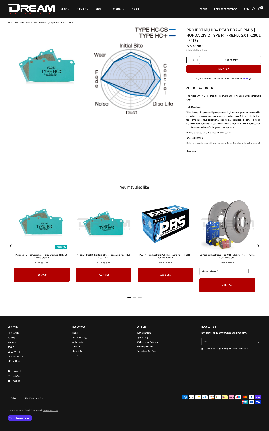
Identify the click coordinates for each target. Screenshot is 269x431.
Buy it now (223, 69)
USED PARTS (14, 351)
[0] (259, 9)
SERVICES (12, 342)
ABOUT (11, 347)
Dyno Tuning (142, 337)
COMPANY (13, 327)
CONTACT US (14, 361)
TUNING (11, 337)
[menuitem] (66, 9)
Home (10, 22)
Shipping (189, 50)
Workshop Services (145, 346)
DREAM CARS (14, 356)
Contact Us (77, 351)
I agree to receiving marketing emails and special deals (226, 348)
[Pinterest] (201, 88)
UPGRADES (13, 333)
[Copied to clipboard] (213, 88)
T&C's (75, 355)
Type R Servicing (144, 333)
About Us (76, 346)
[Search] (254, 9)
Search (75, 333)
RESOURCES (79, 327)
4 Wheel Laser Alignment (147, 342)
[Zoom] (86, 34)
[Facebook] (188, 88)
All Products (77, 342)
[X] (195, 88)
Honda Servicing (79, 337)
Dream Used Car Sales (146, 351)
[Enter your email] (258, 341)
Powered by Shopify (50, 410)
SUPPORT (142, 327)
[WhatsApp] (207, 88)
